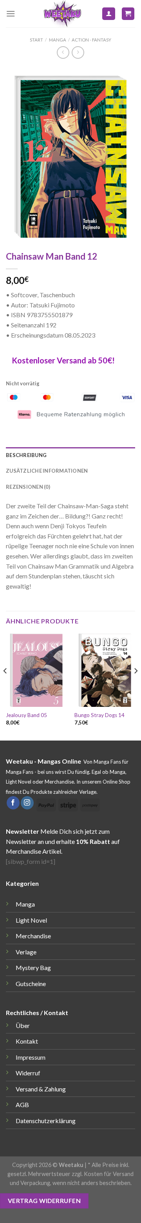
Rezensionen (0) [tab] (28, 487)
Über (23, 1025)
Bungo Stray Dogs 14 (99, 715)
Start (36, 39)
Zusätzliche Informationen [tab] (47, 471)
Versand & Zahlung (41, 1089)
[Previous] (5, 686)
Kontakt (27, 1041)
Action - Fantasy (91, 39)
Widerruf (28, 1073)
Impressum (30, 1057)
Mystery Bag (33, 967)
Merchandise (33, 935)
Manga (57, 39)
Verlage (26, 952)
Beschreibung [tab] (26, 455)
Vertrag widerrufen (44, 1200)
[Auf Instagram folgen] (27, 802)
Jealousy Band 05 (26, 715)
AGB (22, 1104)
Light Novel (31, 920)
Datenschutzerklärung (46, 1120)
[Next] (135, 686)
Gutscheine (31, 983)
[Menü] (10, 13)
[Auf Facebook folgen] (13, 802)
